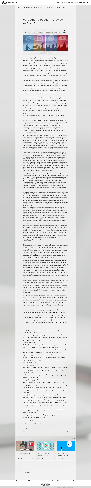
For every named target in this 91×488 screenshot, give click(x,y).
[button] (73, 7)
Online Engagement (27, 7)
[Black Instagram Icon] (89, 2)
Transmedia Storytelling (35, 423)
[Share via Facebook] (23, 428)
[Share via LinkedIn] (29, 428)
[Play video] (45, 42)
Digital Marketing (38, 7)
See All (73, 438)
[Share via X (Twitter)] (26, 428)
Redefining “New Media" (24, 453)
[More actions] (67, 16)
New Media (57, 7)
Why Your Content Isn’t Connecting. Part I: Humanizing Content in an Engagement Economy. (65, 454)
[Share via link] (32, 428)
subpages (46, 480)
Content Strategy (48, 7)
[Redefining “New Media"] (25, 446)
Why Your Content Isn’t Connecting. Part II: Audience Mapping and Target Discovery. (44, 454)
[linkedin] (87, 2)
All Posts (18, 7)
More (64, 7)
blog (63, 480)
